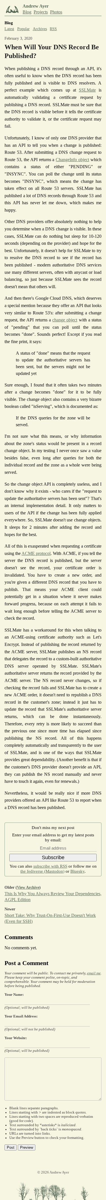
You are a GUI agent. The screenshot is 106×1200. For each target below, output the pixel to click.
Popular (23, 29)
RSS (53, 29)
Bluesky (77, 871)
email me (94, 973)
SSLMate (87, 90)
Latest (9, 29)
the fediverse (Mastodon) (42, 871)
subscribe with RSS (50, 866)
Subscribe (53, 857)
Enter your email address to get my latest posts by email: (53, 837)
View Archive (28, 887)
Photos (56, 12)
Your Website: (16, 1038)
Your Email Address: (21, 1016)
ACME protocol (36, 553)
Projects (41, 12)
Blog (27, 12)
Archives (40, 29)
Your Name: (14, 995)
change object (64, 319)
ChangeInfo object (72, 159)
